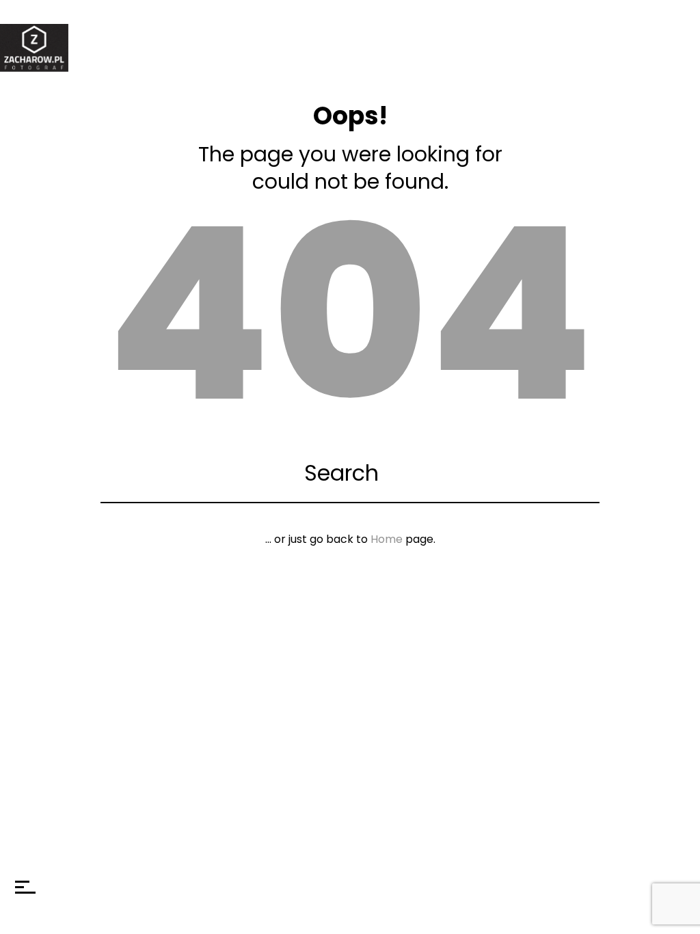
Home (387, 539)
